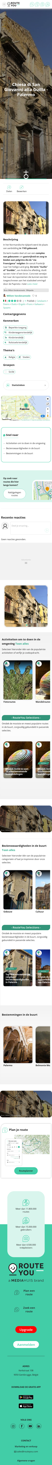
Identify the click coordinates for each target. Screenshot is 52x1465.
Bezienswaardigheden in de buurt (23, 448)
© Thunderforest (24, 420)
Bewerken (22, 191)
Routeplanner (26, 1170)
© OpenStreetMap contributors (40, 420)
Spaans (7, 307)
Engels (22, 304)
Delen (9, 191)
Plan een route (29, 1292)
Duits (14, 304)
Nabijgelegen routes (14, 494)
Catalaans (42, 300)
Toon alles (22, 643)
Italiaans (39, 304)
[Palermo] (17, 1044)
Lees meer (32, 283)
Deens (6, 304)
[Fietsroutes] (17, 680)
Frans (30, 304)
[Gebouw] (17, 889)
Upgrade (26, 1329)
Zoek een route (29, 1309)
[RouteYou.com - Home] (13, 4)
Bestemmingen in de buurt (19, 453)
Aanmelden (26, 1344)
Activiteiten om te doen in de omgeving (25, 443)
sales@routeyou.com (27, 1451)
